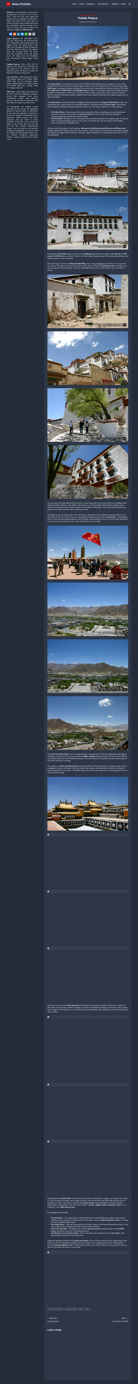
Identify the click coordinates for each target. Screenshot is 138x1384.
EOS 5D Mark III (31, 47)
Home (74, 4)
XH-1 (23, 64)
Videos (123, 4)
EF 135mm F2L (17, 41)
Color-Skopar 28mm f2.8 (16, 79)
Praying (92, 15)
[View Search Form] (129, 4)
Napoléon (115, 4)
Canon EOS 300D (71, 1309)
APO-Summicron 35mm (28, 77)
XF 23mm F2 (32, 66)
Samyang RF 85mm (18, 58)
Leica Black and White (120, 1319)
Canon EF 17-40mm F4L (55, 1309)
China (81, 1309)
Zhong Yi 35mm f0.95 (22, 73)
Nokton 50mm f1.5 (18, 86)
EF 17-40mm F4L (13, 43)
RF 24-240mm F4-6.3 (19, 54)
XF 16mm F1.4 (20, 66)
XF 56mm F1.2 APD (27, 71)
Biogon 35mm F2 (16, 88)
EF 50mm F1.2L (26, 45)
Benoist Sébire (21, 111)
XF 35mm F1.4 (13, 69)
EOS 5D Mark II (18, 47)
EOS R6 (10, 49)
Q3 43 (20, 81)
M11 (14, 81)
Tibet (87, 1309)
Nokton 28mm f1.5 (19, 83)
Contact (81, 4)
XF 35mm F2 (25, 69)
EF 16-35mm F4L (30, 41)
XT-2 (29, 64)
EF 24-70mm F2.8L (28, 43)
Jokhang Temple (53, 1319)
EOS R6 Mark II (21, 49)
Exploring (84, 15)
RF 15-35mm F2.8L (20, 52)
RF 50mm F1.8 (19, 56)
